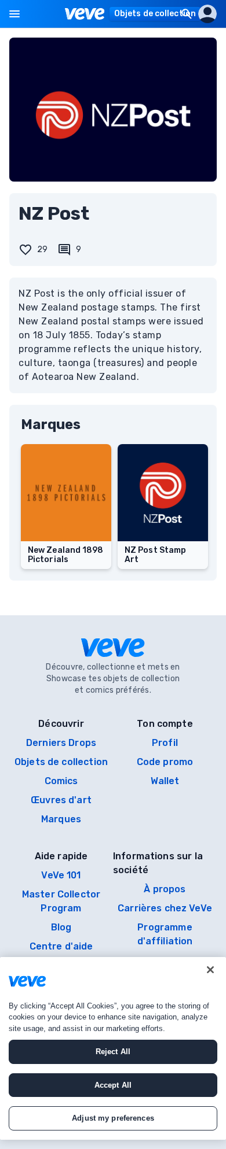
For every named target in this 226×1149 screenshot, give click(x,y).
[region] (113, 1048)
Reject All (113, 1051)
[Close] (210, 969)
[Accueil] (85, 14)
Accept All (113, 1085)
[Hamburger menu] (14, 14)
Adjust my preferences (113, 1118)
